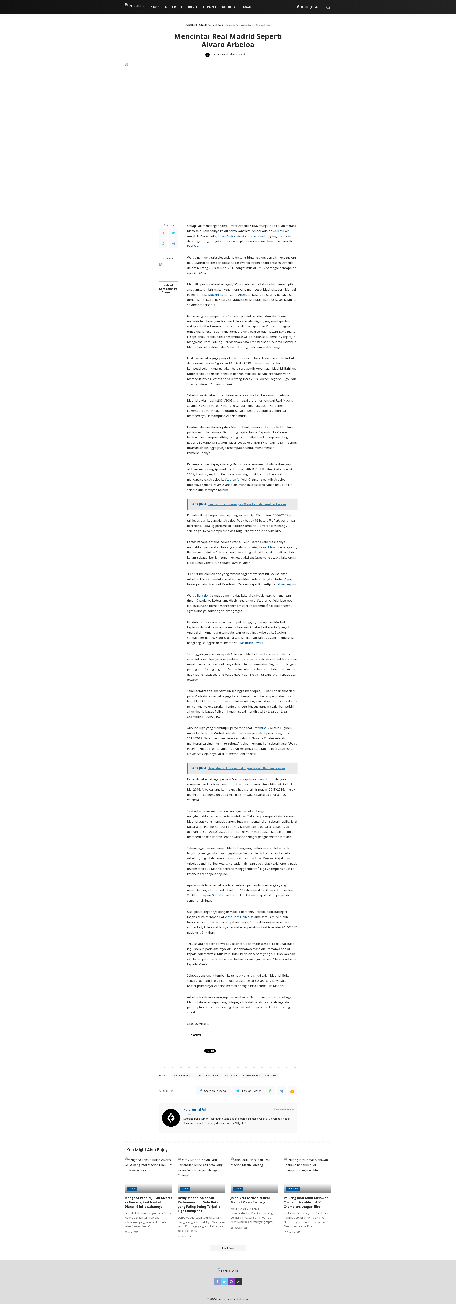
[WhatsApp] (163, 243)
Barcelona (204, 595)
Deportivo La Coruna (209, 1075)
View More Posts (282, 1109)
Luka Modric (227, 236)
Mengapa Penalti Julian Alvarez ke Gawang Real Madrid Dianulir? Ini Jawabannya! (148, 1202)
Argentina (259, 728)
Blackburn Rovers (250, 643)
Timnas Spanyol (252, 1075)
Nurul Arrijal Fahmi (225, 54)
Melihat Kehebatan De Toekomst (168, 289)
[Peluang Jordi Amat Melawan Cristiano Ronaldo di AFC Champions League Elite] (307, 1175)
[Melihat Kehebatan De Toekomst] (168, 272)
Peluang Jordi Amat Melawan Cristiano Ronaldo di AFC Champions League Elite (306, 1202)
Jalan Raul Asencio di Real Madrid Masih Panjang (250, 1200)
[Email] (292, 1090)
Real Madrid (195, 246)
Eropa (132, 1188)
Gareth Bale (281, 231)
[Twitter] (302, 7)
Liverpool (212, 515)
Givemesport (287, 584)
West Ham (271, 1075)
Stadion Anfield (236, 479)
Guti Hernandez (223, 895)
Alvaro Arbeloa (183, 1075)
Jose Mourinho (212, 294)
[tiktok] (311, 7)
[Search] (328, 7)
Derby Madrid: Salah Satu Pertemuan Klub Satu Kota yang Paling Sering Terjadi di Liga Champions (199, 1204)
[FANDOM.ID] (134, 7)
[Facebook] (298, 7)
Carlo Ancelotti (240, 294)
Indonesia (293, 1188)
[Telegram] (173, 243)
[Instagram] (306, 7)
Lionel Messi (267, 547)
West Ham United (237, 917)
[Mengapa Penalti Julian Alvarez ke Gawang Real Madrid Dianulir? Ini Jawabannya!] (148, 1175)
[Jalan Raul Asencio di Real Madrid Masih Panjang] (254, 1175)
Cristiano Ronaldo (255, 236)
